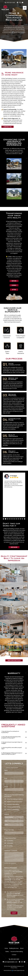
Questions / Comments (11, 850)
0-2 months (10, 840)
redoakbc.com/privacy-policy (15, 906)
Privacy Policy (14, 967)
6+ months (10, 846)
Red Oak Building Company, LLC (15, 966)
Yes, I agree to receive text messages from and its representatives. (15, 894)
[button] (25, 8)
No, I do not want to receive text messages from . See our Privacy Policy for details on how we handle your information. (15, 904)
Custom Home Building (13, 809)
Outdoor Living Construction (14, 801)
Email (6, 778)
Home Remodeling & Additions (15, 799)
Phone (6, 786)
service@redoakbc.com (10, 887)
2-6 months (10, 843)
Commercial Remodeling (13, 807)
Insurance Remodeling (13, 804)
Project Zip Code (9, 830)
